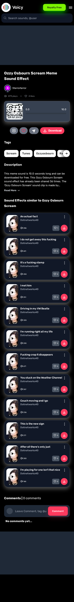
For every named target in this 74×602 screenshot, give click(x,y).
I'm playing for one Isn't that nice (40, 469)
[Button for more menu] (64, 216)
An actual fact (29, 216)
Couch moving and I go (34, 400)
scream (11, 153)
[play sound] (15, 111)
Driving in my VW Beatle (34, 308)
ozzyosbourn (45, 153)
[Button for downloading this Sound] (64, 228)
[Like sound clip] (23, 130)
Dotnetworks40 (29, 220)
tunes (26, 153)
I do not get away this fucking (38, 239)
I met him (26, 285)
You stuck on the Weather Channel (41, 377)
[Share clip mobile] (34, 130)
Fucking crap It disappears (36, 354)
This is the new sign (32, 423)
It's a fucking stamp (32, 262)
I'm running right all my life (36, 331)
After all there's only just (35, 446)
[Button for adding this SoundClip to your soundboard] (14, 130)
